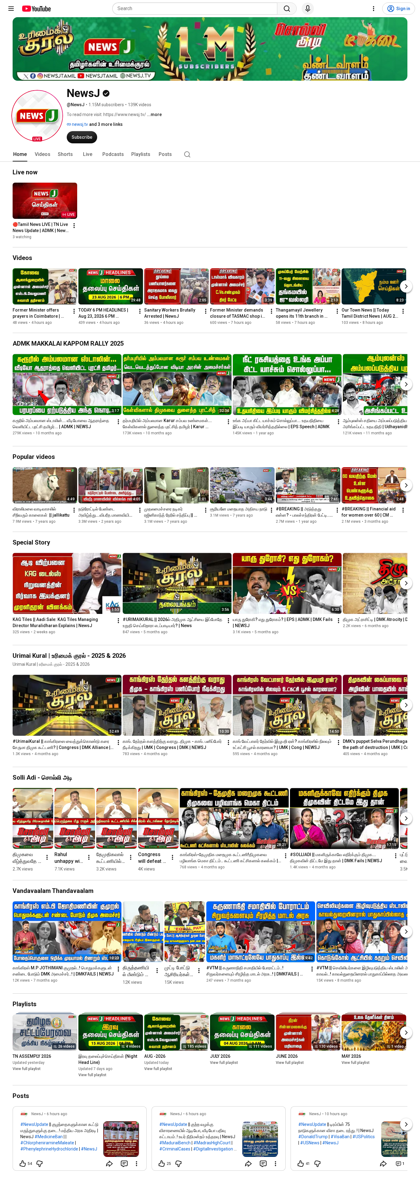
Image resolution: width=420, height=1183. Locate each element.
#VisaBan (340, 1136)
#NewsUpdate (34, 1124)
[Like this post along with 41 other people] (301, 1164)
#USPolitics (363, 1136)
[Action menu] (136, 1164)
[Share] (109, 1164)
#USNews (309, 1142)
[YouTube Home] (36, 8)
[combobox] (196, 8)
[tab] (20, 154)
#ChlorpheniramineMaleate (47, 1142)
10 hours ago (336, 1114)
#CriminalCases (174, 1148)
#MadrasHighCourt (212, 1142)
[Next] (406, 286)
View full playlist (27, 1069)
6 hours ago (57, 1114)
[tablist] (210, 154)
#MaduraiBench (175, 1142)
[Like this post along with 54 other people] (23, 1164)
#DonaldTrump (313, 1136)
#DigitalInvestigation (213, 1148)
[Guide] (11, 8)
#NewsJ (89, 1148)
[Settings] (373, 8)
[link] (79, 1140)
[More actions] (74, 225)
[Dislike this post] (39, 1164)
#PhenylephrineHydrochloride (49, 1148)
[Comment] (124, 1164)
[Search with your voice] (308, 8)
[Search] (287, 8)
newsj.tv (79, 124)
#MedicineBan (48, 1136)
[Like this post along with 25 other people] (162, 1164)
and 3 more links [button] (106, 124)
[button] (37, 115)
